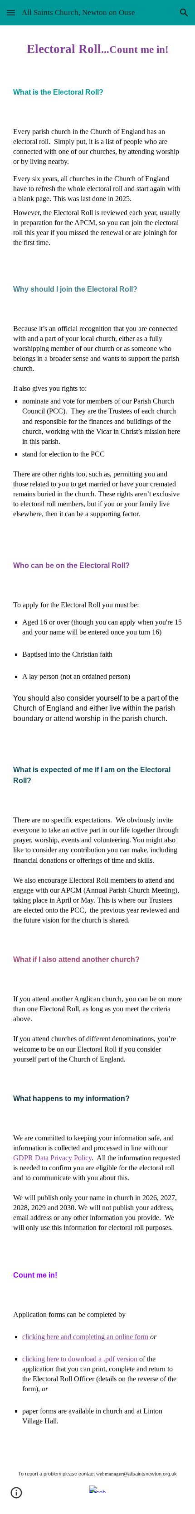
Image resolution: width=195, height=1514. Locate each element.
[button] (11, 12)
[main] (98, 49)
